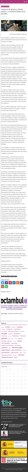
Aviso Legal (23, 468)
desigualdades (22, 331)
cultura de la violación (13, 331)
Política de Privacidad (9, 469)
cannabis (3, 329)
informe (20, 338)
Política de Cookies (19, 469)
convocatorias (4, 331)
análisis (2, 327)
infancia (15, 338)
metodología (18, 345)
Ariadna (3, 6)
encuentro (10, 333)
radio (24, 352)
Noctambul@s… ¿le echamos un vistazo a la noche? (12, 313)
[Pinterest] (10, 282)
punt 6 (21, 352)
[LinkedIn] (14, 282)
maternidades (14, 343)
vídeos (16, 357)
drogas (4, 333)
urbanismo (15, 355)
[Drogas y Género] (2, 1)
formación (23, 336)
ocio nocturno (16, 350)
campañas (20, 327)
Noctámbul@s (17, 348)
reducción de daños (6, 355)
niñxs (10, 347)
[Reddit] (17, 282)
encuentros (17, 333)
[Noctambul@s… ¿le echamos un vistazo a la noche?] (14, 311)
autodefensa (13, 327)
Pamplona (24, 350)
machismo (14, 341)
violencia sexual (7, 357)
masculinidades (5, 343)
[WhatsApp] (6, 286)
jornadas (3, 341)
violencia (21, 355)
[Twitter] (2, 282)
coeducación (9, 329)
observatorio (5, 350)
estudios (9, 336)
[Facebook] (6, 282)
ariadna (2, 276)
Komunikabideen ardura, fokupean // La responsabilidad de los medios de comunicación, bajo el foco (17, 425)
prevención (5, 352)
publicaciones (14, 352)
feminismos (7, 276)
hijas (9, 338)
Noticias (7, 6)
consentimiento (17, 329)
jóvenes (9, 341)
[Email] (2, 286)
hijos (12, 338)
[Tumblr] (21, 282)
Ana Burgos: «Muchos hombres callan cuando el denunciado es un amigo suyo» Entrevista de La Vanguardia (17, 432)
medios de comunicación (7, 345)
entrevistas (4, 336)
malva (15, 276)
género (12, 276)
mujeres (4, 348)
